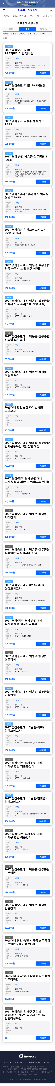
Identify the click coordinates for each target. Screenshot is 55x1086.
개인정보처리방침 (33, 1062)
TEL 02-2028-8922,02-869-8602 (34, 1069)
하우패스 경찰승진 (27, 10)
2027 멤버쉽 (19, 16)
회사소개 (7, 1062)
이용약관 (18, 1062)
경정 (11, 29)
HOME (6, 16)
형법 (29, 34)
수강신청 (34, 16)
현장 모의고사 (39, 34)
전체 (5, 38)
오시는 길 (47, 1062)
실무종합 (22, 34)
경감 (27, 29)
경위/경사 (44, 29)
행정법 (13, 34)
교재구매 (47, 16)
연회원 (6, 34)
